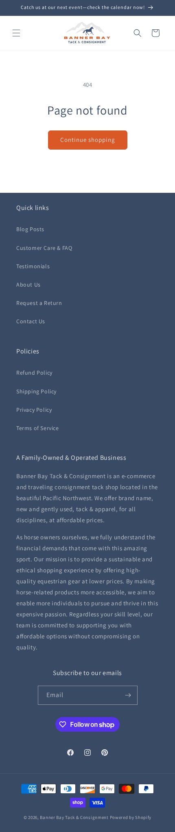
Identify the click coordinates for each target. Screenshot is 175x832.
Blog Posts (30, 229)
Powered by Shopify (131, 817)
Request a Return (39, 303)
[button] (16, 33)
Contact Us (30, 321)
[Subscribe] (128, 695)
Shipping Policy (36, 391)
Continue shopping (87, 139)
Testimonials (33, 266)
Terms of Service (37, 428)
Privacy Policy (34, 409)
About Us (28, 284)
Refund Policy (34, 372)
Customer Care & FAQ (44, 248)
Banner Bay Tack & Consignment (74, 817)
